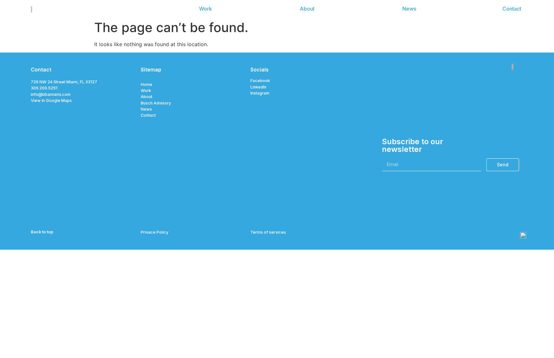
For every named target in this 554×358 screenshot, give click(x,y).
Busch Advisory (156, 103)
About (146, 96)
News (146, 109)
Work (146, 90)
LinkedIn (258, 87)
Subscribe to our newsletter (412, 146)
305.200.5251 (44, 88)
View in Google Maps (51, 100)
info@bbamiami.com (51, 94)
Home (146, 84)
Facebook (260, 80)
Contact (148, 115)
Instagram (259, 93)
